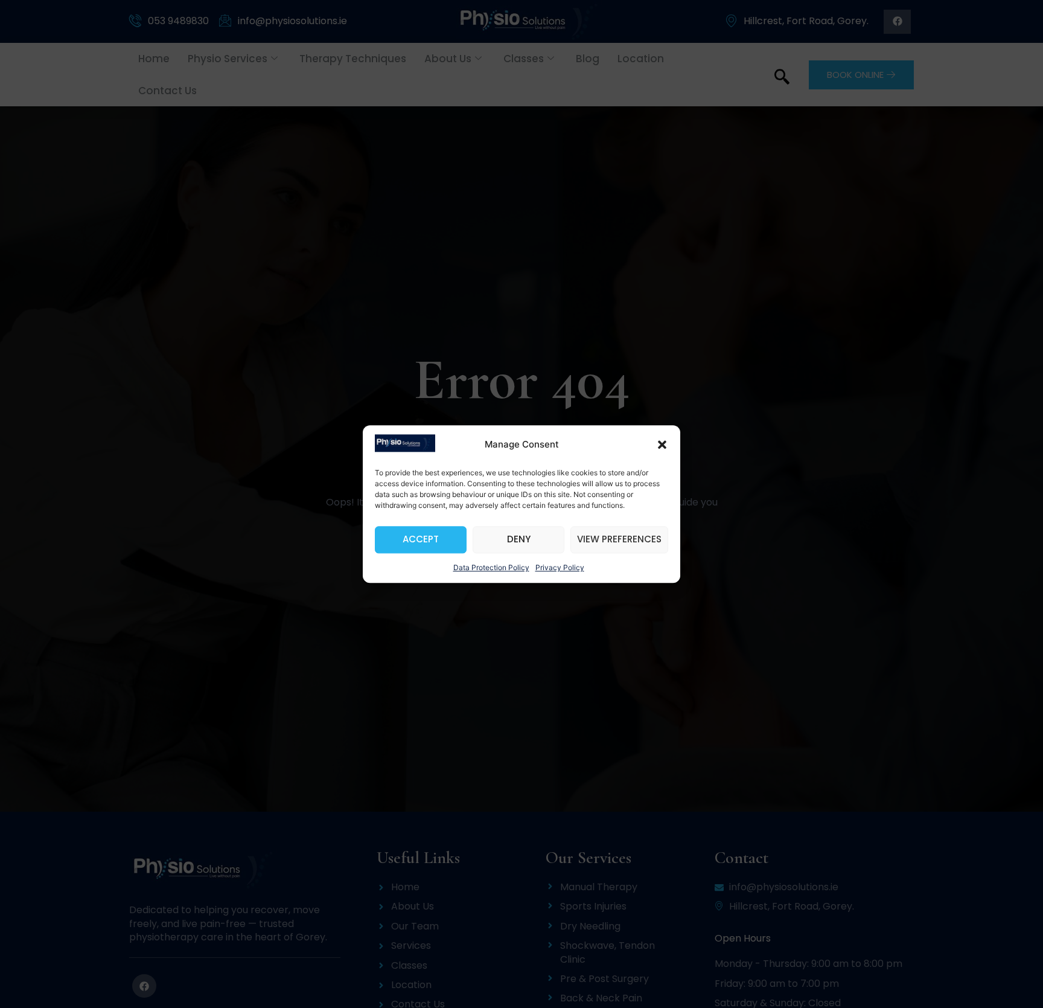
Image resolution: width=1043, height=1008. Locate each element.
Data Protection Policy (491, 567)
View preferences (619, 539)
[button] (662, 445)
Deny (519, 539)
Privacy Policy (559, 567)
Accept (421, 539)
